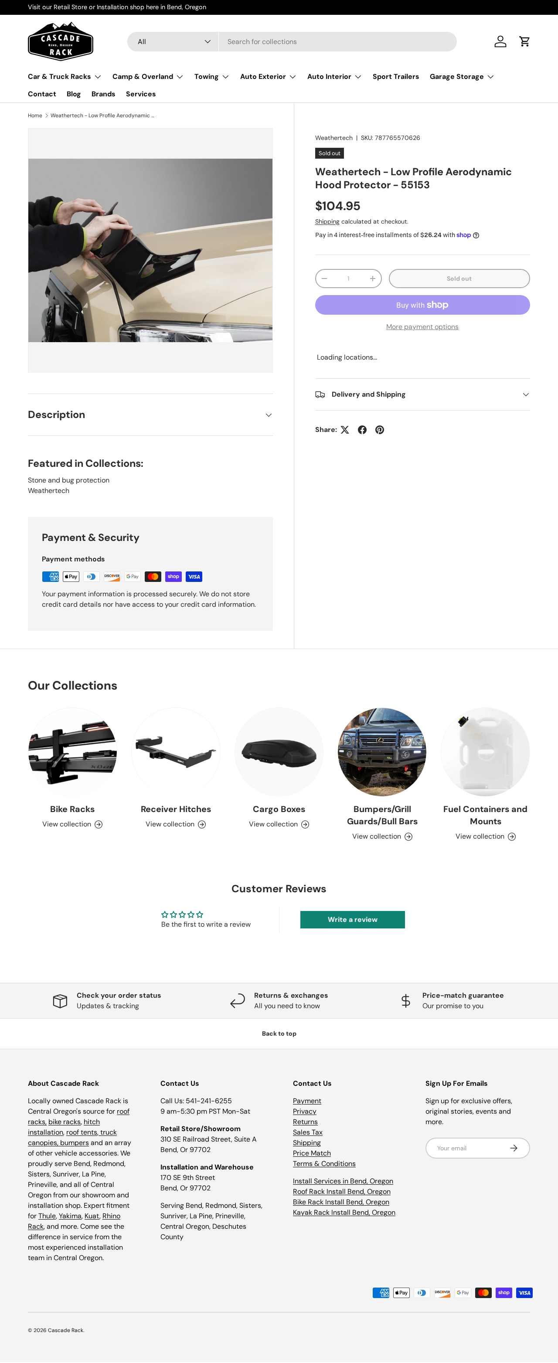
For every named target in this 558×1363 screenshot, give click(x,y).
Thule (47, 1215)
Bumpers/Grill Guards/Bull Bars (382, 815)
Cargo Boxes (279, 809)
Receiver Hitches (176, 809)
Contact (42, 94)
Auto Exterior (263, 76)
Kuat (92, 1215)
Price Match (312, 1153)
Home (35, 115)
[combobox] (292, 41)
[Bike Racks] (72, 752)
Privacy (304, 1111)
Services (141, 94)
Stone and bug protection (68, 480)
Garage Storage (457, 76)
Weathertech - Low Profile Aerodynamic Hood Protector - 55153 (103, 115)
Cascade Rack (65, 1330)
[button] (524, 41)
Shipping (327, 221)
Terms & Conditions (324, 1163)
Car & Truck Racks (59, 76)
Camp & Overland (142, 76)
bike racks (64, 1121)
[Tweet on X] (345, 429)
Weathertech (334, 138)
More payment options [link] (422, 326)
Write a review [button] (353, 919)
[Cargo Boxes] (279, 752)
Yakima (70, 1215)
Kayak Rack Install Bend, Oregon (344, 1212)
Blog (74, 94)
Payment (307, 1100)
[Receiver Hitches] (176, 752)
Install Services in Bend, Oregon (343, 1181)
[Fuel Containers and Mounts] (485, 752)
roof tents (81, 1132)
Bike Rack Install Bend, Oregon (341, 1202)
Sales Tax (308, 1132)
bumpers (74, 1142)
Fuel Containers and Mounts (485, 815)
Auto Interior (329, 76)
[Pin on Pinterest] (379, 429)
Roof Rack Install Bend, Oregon (342, 1191)
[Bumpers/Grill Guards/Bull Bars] (382, 752)
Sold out (459, 278)
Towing (206, 76)
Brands (104, 94)
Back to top (279, 1033)
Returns (305, 1121)
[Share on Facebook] (362, 429)
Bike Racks (72, 809)
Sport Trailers (396, 76)
